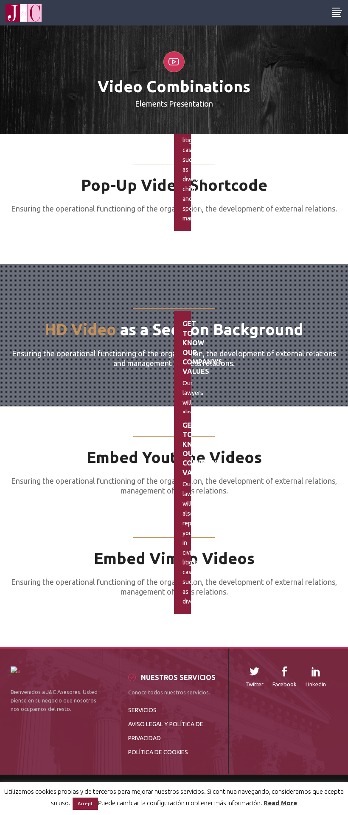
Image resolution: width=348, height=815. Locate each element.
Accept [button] (85, 803)
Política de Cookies (158, 752)
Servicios (142, 710)
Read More (280, 803)
